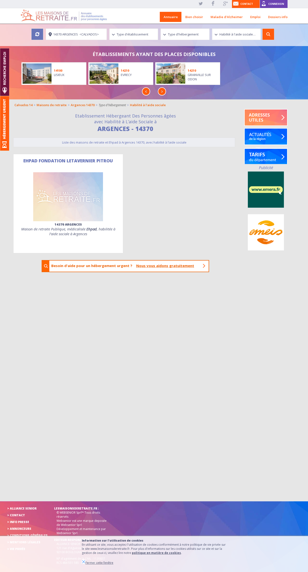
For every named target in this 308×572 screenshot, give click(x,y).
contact (246, 4)
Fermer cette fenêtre (99, 563)
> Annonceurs (19, 529)
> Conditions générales (27, 535)
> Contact (16, 515)
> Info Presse (18, 522)
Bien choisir (194, 17)
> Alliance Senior (22, 508)
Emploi (255, 17)
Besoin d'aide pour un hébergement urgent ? (122, 265)
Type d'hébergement (112, 105)
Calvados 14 (23, 105)
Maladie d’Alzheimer (227, 17)
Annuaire (171, 17)
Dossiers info (278, 17)
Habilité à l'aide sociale (148, 105)
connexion (276, 4)
